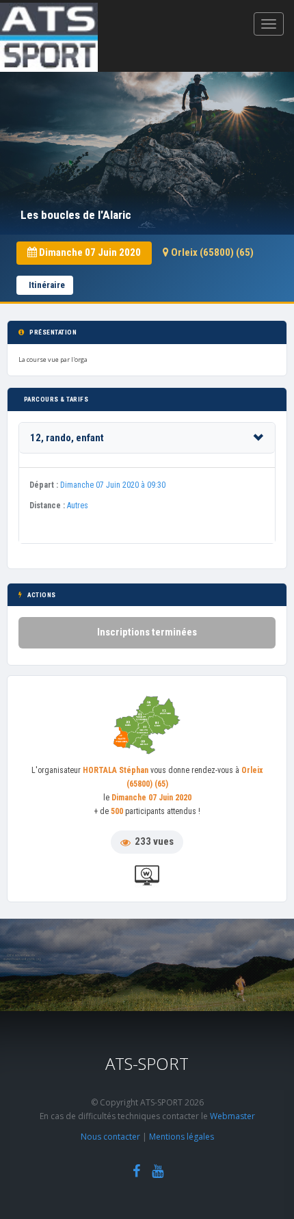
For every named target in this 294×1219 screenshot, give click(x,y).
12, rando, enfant (67, 438)
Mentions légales (181, 1136)
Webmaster (232, 1116)
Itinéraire (47, 285)
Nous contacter (110, 1136)
